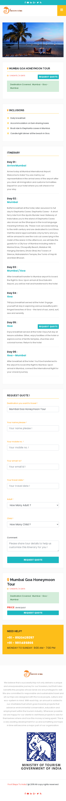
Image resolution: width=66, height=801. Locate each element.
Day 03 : (12, 267)
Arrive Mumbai (16, 165)
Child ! (10, 518)
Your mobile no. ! (15, 441)
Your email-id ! (14, 460)
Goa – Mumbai (16, 355)
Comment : (12, 537)
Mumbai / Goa (16, 270)
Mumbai (12, 202)
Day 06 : (12, 352)
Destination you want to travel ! (22, 403)
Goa (10, 296)
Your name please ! (17, 422)
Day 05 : (12, 322)
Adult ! (10, 499)
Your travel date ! (15, 480)
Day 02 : (12, 198)
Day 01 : (11, 162)
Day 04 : (12, 293)
